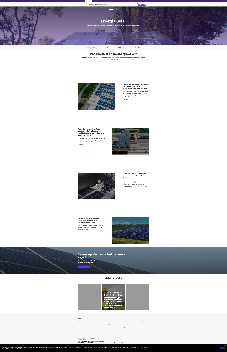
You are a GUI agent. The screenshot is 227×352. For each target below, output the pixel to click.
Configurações (215, 347)
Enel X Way (141, 330)
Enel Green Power (142, 327)
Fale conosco (141, 4)
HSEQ (79, 330)
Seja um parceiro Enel (127, 327)
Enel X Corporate (142, 321)
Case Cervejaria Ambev (91, 47)
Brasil (143, 1)
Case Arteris (107, 47)
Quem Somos (80, 321)
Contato (79, 333)
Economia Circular (81, 327)
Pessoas (94, 321)
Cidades (94, 327)
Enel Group (141, 324)
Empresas (95, 324)
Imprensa (110, 324)
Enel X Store (80, 324)
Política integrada (89, 342)
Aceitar (222, 347)
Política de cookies (81, 342)
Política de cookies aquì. (144, 347)
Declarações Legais (86, 341)
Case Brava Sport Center (123, 47)
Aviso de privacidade (100, 341)
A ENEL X (79, 318)
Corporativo (138, 1)
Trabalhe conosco (127, 321)
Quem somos (132, 1)
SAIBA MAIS (130, 27)
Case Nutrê (138, 47)
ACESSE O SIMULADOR (84, 266)
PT (147, 1)
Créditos (80, 341)
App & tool (97, 15)
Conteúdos (110, 321)
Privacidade (93, 341)
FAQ (109, 327)
